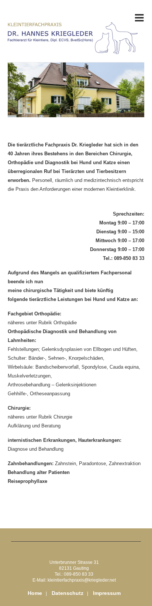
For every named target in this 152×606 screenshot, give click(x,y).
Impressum (107, 593)
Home (35, 593)
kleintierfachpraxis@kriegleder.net (82, 580)
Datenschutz (67, 593)
